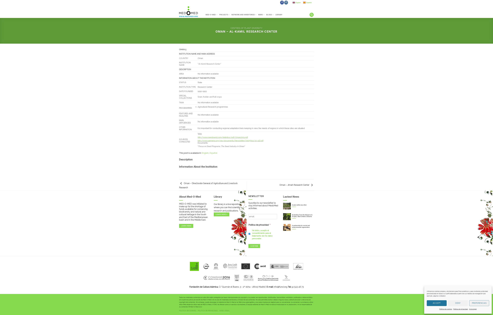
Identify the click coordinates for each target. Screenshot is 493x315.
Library (278, 15)
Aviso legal (473, 309)
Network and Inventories (243, 15)
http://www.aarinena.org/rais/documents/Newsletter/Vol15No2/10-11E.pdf (230, 140)
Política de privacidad (460, 309)
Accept (437, 303)
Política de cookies (445, 309)
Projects (223, 15)
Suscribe (254, 246)
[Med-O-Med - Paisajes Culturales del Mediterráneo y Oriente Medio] (190, 11)
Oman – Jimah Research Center (294, 185)
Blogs (269, 15)
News (260, 15)
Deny (458, 303)
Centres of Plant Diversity (246, 28)
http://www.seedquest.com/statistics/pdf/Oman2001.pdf (223, 137)
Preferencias (479, 303)
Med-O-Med (211, 15)
